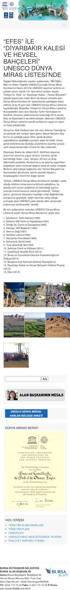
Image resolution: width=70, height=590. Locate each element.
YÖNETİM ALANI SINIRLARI (25, 525)
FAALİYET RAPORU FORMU (26, 541)
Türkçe (49, 5)
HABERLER (16, 533)
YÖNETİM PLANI (18, 529)
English (40, 5)
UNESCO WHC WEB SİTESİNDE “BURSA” (35, 537)
